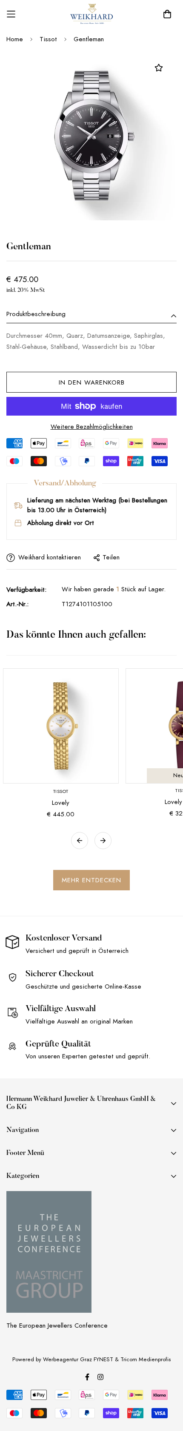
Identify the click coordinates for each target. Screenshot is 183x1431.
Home (14, 39)
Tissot (48, 39)
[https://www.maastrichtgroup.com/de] (49, 1252)
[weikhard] (91, 14)
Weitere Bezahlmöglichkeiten (92, 426)
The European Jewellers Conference (57, 1325)
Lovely (60, 802)
